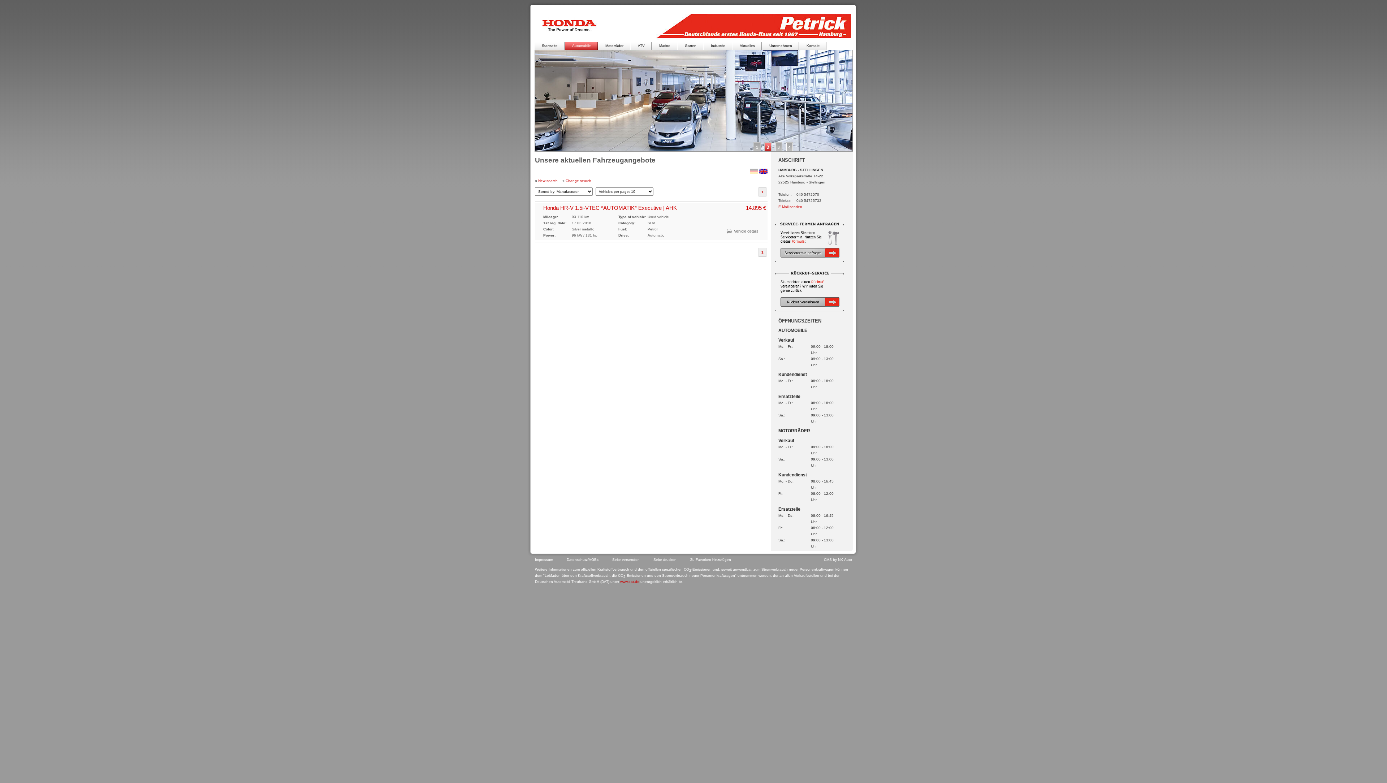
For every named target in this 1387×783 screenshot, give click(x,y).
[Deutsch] (754, 173)
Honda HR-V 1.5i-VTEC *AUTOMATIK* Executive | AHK (610, 208)
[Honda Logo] (572, 25)
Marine (664, 46)
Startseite (550, 46)
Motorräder (614, 46)
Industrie (718, 46)
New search (548, 181)
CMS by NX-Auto (838, 560)
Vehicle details (746, 231)
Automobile (581, 46)
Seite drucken (665, 560)
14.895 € (756, 208)
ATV (641, 46)
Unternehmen (780, 46)
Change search (578, 181)
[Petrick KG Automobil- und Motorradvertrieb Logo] (750, 25)
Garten (690, 46)
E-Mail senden (790, 207)
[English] (763, 173)
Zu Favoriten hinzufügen (710, 560)
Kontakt (813, 46)
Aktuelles (747, 46)
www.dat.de (629, 582)
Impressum (544, 560)
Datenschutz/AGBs (583, 560)
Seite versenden (626, 560)
